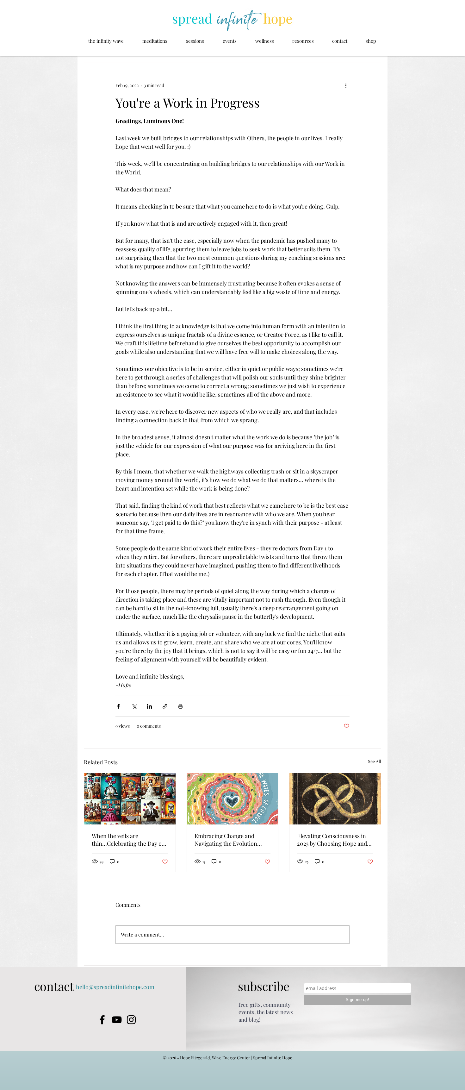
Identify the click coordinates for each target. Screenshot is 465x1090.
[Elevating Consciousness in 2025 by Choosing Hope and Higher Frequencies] (335, 798)
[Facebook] (102, 1020)
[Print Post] (180, 706)
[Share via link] (165, 706)
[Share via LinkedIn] (149, 706)
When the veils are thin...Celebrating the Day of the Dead (128, 839)
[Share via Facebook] (118, 706)
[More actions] (346, 85)
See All (374, 761)
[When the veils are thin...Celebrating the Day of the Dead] (130, 798)
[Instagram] (131, 1020)
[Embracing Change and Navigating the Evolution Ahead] (232, 798)
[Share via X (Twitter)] (134, 706)
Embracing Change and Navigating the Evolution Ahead (226, 839)
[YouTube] (117, 1020)
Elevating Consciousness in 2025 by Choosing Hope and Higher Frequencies (332, 839)
